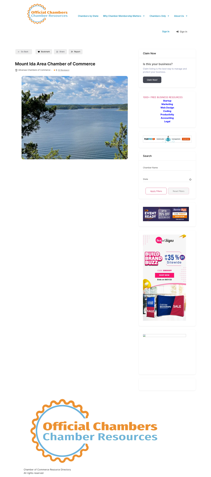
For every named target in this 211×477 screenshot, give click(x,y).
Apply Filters (156, 191)
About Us (179, 16)
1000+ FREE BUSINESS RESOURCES (163, 97)
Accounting (167, 117)
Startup (167, 100)
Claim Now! (152, 80)
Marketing (167, 104)
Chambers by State (88, 16)
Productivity (167, 114)
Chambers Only (158, 16)
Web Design (167, 107)
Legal (167, 121)
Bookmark (45, 51)
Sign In (165, 31)
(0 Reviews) (63, 70)
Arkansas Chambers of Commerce (34, 70)
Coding (167, 111)
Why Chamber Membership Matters (122, 16)
